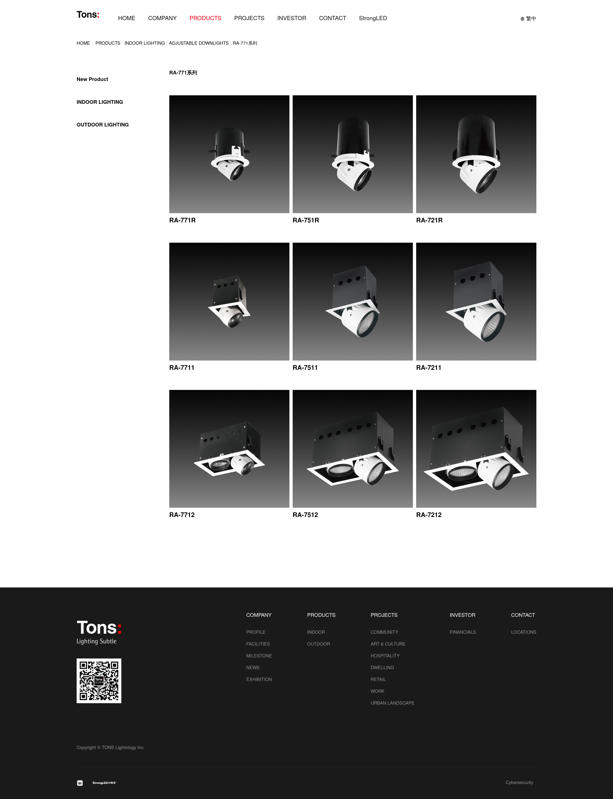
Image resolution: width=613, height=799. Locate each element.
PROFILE (256, 632)
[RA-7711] (229, 301)
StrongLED (373, 17)
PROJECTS (249, 17)
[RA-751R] (353, 154)
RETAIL (378, 679)
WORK (377, 691)
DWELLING (382, 667)
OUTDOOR (318, 643)
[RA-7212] (476, 449)
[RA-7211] (476, 301)
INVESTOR (291, 17)
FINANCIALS (463, 632)
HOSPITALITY (385, 655)
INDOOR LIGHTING (100, 101)
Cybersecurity (519, 782)
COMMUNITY (384, 632)
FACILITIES (258, 643)
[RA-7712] (229, 449)
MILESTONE (259, 655)
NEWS (253, 667)
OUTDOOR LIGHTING (103, 124)
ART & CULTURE (388, 643)
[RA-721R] (476, 154)
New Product (92, 79)
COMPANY (162, 17)
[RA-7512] (353, 449)
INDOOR (316, 632)
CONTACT (332, 17)
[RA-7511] (353, 301)
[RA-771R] (229, 154)
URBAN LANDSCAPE (393, 703)
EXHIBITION (259, 679)
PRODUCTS (205, 17)
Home (83, 43)
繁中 (531, 18)
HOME (126, 17)
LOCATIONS (523, 632)
